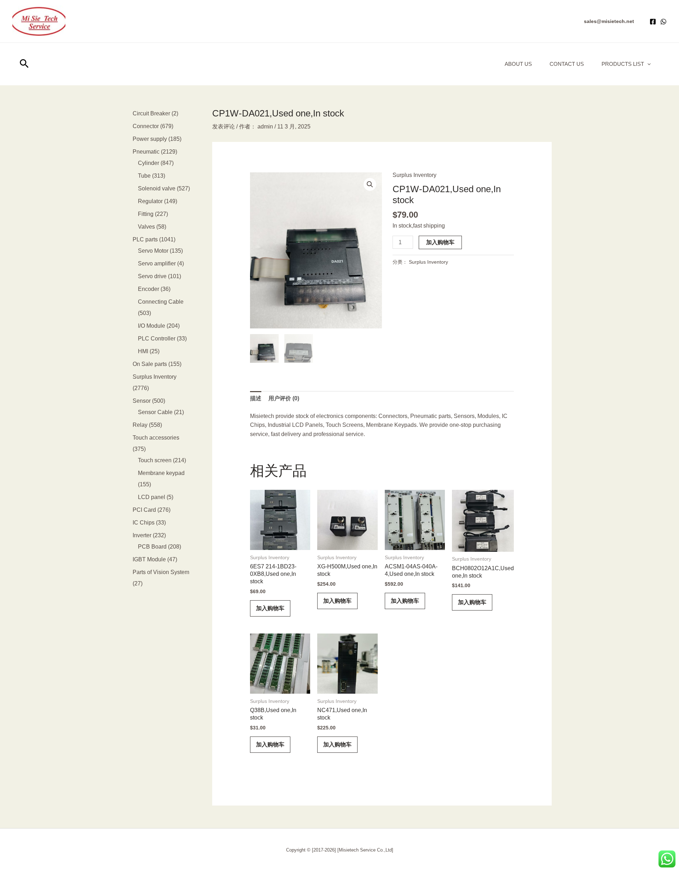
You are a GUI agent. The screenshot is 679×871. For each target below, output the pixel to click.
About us (518, 64)
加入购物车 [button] (270, 608)
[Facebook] (653, 21)
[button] (609, 21)
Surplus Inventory (414, 175)
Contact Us (567, 64)
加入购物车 (440, 242)
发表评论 (223, 127)
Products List (623, 64)
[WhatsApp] (663, 21)
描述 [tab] (255, 398)
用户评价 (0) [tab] (283, 398)
